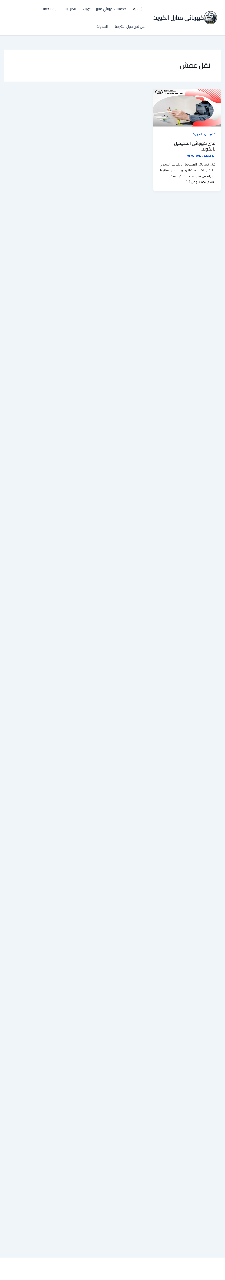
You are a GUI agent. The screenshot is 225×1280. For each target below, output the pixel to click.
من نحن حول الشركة (130, 26)
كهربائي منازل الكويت (178, 17)
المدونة (102, 26)
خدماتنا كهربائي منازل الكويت (104, 9)
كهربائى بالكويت (203, 134)
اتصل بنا (70, 9)
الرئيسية (139, 9)
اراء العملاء (49, 9)
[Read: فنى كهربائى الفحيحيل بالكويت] (187, 108)
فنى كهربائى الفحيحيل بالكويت (194, 146)
